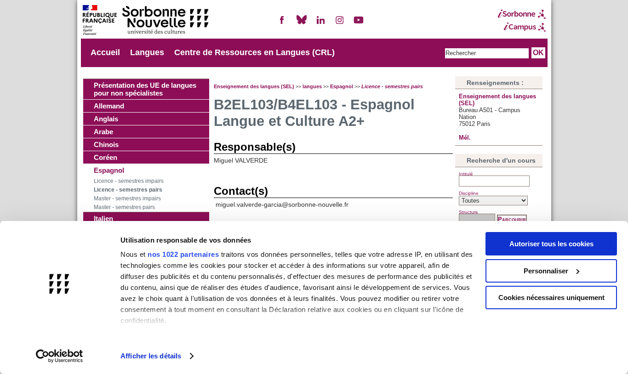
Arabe (103, 132)
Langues (147, 52)
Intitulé (466, 173)
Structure (468, 212)
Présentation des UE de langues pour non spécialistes (145, 89)
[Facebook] (282, 23)
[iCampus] (522, 27)
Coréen (105, 157)
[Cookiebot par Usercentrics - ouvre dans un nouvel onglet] (59, 356)
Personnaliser (546, 271)
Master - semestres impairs (127, 198)
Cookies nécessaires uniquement (551, 297)
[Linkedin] (320, 23)
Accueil (105, 52)
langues (312, 86)
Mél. (465, 137)
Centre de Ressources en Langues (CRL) (254, 52)
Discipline (469, 193)
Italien (103, 218)
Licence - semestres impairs (129, 181)
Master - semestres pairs (124, 207)
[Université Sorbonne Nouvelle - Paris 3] (145, 21)
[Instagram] (339, 23)
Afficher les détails (150, 356)
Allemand (109, 106)
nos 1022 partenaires (183, 254)
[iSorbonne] (522, 14)
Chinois (106, 144)
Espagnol (109, 170)
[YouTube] (358, 23)
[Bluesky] (301, 23)
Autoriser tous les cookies (551, 244)
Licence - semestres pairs (128, 190)
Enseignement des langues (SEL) (254, 86)
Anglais (106, 119)
